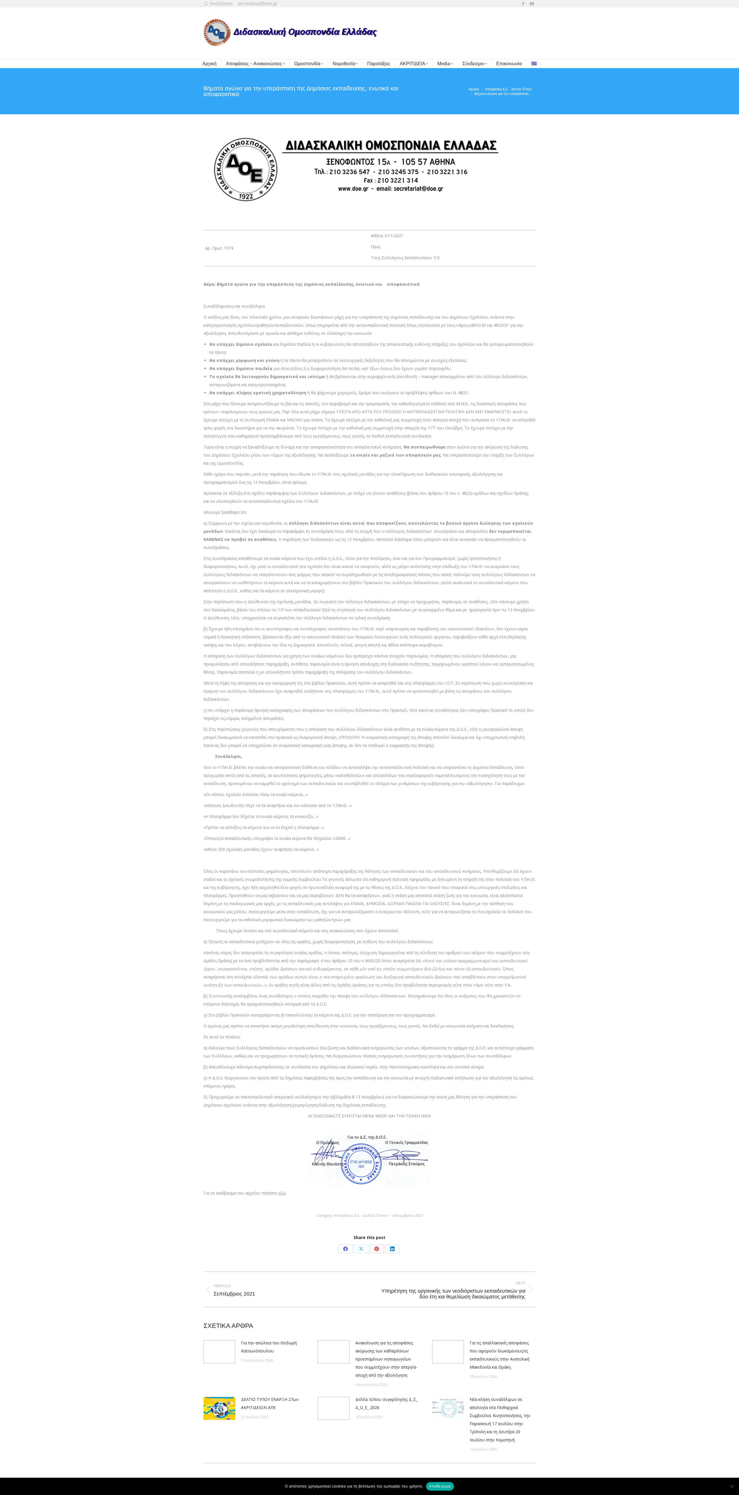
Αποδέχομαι (440, 1486)
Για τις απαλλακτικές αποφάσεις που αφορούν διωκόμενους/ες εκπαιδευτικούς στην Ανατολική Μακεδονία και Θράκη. (499, 1355)
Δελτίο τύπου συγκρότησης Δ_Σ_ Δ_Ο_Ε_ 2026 (386, 1403)
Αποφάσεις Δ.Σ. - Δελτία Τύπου (360, 1215)
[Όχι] (732, 1486)
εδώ (282, 1193)
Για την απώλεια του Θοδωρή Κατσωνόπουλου (269, 1347)
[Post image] (219, 1351)
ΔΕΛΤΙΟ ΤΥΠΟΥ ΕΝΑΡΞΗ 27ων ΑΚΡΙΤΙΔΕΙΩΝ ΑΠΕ (269, 1403)
